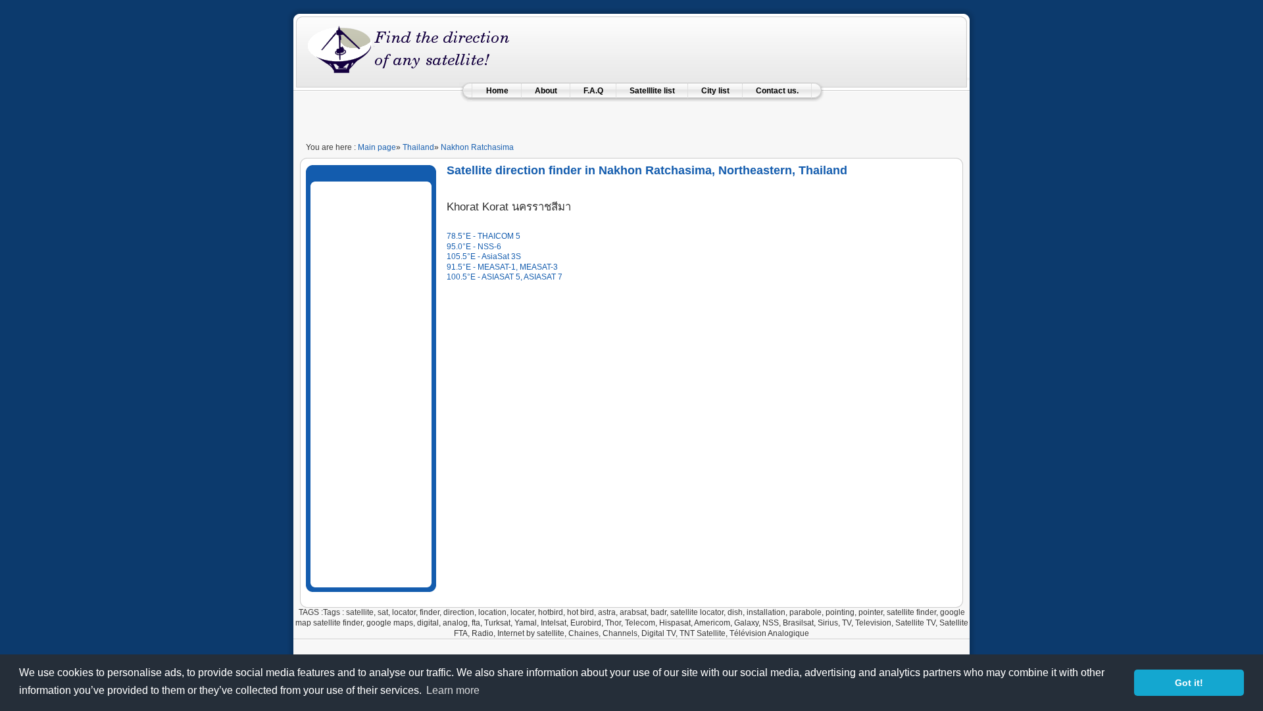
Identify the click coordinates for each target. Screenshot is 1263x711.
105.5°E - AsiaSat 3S (484, 256)
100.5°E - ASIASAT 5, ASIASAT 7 (504, 277)
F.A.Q (593, 90)
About (546, 90)
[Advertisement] (631, 115)
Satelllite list (652, 90)
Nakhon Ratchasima (477, 147)
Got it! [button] (1189, 682)
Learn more (453, 690)
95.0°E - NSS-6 (474, 246)
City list (715, 90)
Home (497, 90)
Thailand (418, 147)
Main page (377, 147)
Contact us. (777, 90)
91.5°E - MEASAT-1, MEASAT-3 (502, 267)
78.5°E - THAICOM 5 (483, 236)
